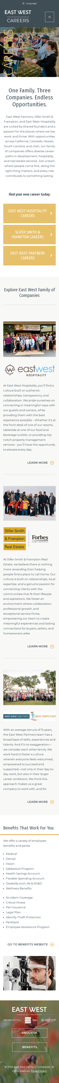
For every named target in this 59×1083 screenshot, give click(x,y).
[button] (41, 462)
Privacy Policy (39, 1071)
